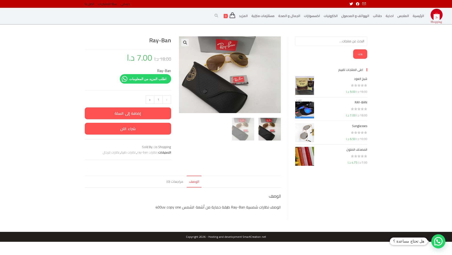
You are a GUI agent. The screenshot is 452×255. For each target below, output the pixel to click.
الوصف (194, 181)
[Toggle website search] (216, 16)
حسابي (125, 4)
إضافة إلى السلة (128, 113)
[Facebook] (358, 4)
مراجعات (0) (174, 181)
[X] (352, 4)
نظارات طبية (128, 152)
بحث (360, 54)
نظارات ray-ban (147, 152)
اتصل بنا (89, 4)
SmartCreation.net (254, 236)
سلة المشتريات (107, 4)
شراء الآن (128, 128)
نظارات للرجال (111, 152)
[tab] (194, 181)
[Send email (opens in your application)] (364, 4)
